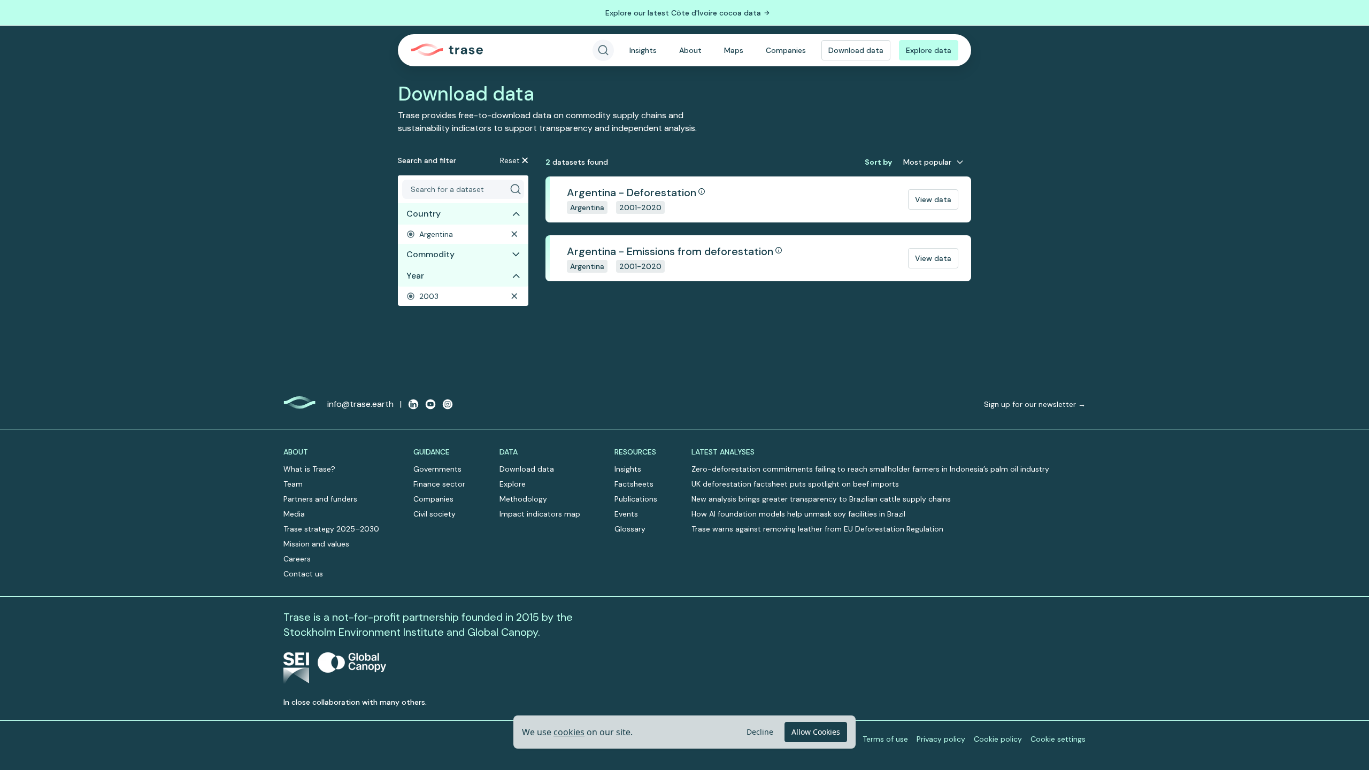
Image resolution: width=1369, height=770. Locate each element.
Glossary (629, 529)
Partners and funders (320, 499)
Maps (733, 50)
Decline (760, 732)
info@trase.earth (360, 404)
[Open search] (603, 50)
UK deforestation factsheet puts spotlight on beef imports (795, 484)
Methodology (523, 499)
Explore (512, 484)
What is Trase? (309, 469)
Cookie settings (1058, 739)
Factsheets (633, 484)
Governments (437, 469)
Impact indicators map (539, 514)
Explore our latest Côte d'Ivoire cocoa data (683, 13)
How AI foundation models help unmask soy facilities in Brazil (798, 514)
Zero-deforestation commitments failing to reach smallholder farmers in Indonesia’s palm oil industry (870, 469)
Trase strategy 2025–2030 (331, 529)
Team (293, 484)
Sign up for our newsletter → (1035, 404)
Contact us (303, 574)
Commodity (430, 254)
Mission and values (316, 544)
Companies (786, 50)
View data (933, 199)
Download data (855, 50)
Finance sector (439, 484)
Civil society (434, 514)
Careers (297, 559)
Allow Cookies (815, 732)
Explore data (928, 50)
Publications (635, 499)
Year (415, 275)
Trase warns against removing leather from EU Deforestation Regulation (817, 529)
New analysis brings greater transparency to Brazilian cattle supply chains (821, 499)
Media (294, 514)
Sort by (878, 162)
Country (423, 213)
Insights (643, 50)
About (690, 50)
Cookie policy (998, 739)
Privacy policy (941, 739)
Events (626, 514)
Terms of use (885, 739)
